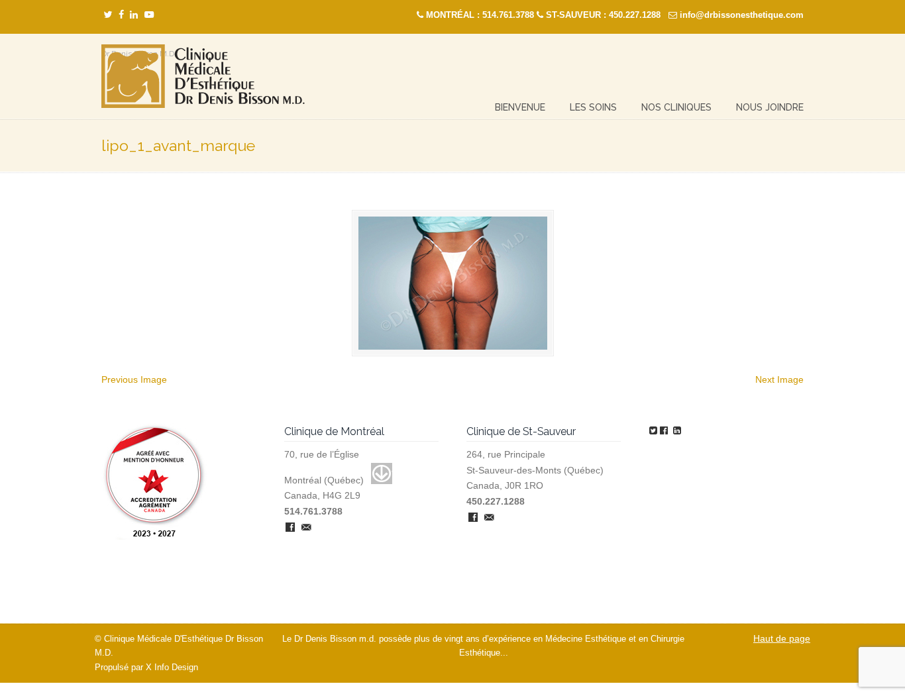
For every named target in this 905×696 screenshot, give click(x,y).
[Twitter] (107, 15)
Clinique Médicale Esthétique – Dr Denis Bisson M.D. (203, 76)
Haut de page (781, 638)
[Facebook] (121, 15)
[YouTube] (149, 15)
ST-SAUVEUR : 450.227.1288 (603, 15)
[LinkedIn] (134, 15)
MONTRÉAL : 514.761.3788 (480, 15)
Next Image (779, 379)
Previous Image (134, 379)
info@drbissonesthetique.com (742, 15)
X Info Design (172, 667)
